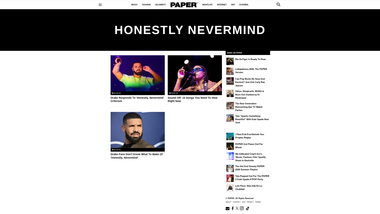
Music (134, 5)
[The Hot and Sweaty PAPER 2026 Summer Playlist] (230, 168)
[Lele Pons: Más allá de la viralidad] (230, 188)
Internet (222, 5)
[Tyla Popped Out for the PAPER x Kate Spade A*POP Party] (230, 178)
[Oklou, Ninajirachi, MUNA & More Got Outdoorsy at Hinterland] (230, 93)
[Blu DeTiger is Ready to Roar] (230, 61)
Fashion (146, 5)
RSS (243, 202)
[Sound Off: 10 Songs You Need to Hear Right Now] (195, 73)
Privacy (250, 202)
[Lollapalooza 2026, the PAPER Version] (230, 71)
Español (244, 5)
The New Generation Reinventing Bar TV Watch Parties (248, 106)
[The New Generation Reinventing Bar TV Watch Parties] (230, 105)
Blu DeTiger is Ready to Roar (250, 59)
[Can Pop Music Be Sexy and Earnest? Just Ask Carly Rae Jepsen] (230, 81)
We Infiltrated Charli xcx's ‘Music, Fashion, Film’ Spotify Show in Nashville (250, 157)
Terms (258, 202)
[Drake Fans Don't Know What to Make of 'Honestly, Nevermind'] (138, 130)
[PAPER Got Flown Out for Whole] (230, 146)
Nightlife (207, 5)
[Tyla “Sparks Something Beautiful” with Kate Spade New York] (230, 118)
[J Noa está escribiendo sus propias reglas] (230, 136)
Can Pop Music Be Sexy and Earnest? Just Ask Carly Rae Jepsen (250, 82)
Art (233, 5)
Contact (237, 202)
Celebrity (160, 5)
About (228, 202)
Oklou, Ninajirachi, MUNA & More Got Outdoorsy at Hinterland (249, 94)
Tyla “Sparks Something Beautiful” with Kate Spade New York (252, 119)
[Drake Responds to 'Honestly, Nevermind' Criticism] (138, 73)
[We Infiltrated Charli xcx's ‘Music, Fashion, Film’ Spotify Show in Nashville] (230, 156)
